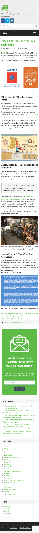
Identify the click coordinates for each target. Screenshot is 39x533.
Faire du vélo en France (16, 322)
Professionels (9, 478)
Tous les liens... (7, 513)
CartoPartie (8, 450)
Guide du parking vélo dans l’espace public (18, 406)
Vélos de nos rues (10, 489)
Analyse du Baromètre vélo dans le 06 (17, 429)
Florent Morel (22, 48)
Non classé (7, 464)
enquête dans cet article (30, 114)
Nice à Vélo (6, 511)
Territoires (8, 487)
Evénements (8, 455)
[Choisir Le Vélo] (5, 12)
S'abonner (20, 388)
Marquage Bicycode (11, 408)
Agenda (6, 446)
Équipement (8, 453)
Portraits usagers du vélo (12, 471)
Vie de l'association (10, 494)
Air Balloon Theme (25, 528)
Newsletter (8, 462)
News (6, 460)
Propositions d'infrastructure (14, 480)
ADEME (4, 53)
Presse (6, 473)
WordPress (13, 528)
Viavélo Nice (6, 509)
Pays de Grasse (9, 466)
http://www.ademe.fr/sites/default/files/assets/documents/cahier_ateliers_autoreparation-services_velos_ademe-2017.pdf (19, 315)
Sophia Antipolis (9, 482)
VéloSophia (6, 506)
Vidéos (6, 492)
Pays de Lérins (9, 469)
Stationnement (9, 485)
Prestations (8, 476)
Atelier (6, 322)
